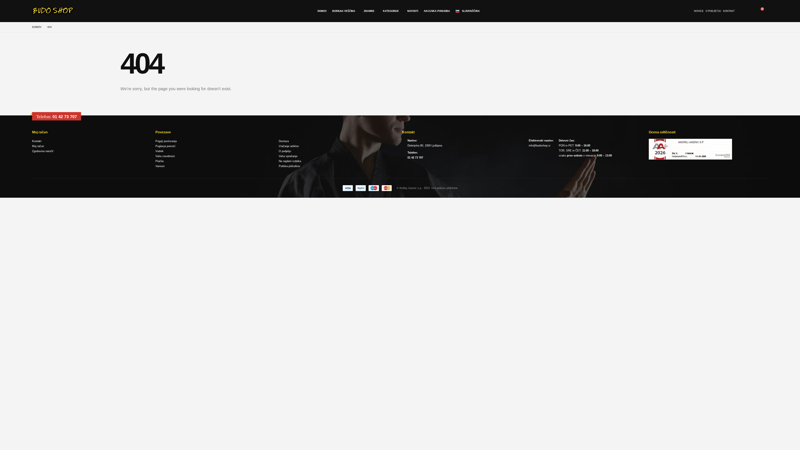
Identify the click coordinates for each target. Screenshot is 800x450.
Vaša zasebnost (165, 156)
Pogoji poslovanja (166, 141)
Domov (322, 11)
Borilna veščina (343, 11)
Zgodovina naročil (42, 151)
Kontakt (729, 11)
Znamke (369, 11)
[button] (750, 11)
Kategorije (391, 11)
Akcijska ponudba (437, 11)
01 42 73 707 (64, 116)
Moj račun (38, 146)
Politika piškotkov (289, 166)
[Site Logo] (53, 11)
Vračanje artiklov (289, 146)
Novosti (412, 11)
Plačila (159, 161)
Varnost (160, 166)
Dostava (284, 141)
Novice (699, 11)
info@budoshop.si (539, 145)
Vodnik (159, 151)
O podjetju (713, 11)
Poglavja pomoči (165, 146)
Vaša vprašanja (288, 156)
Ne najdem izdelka (290, 161)
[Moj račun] (741, 11)
